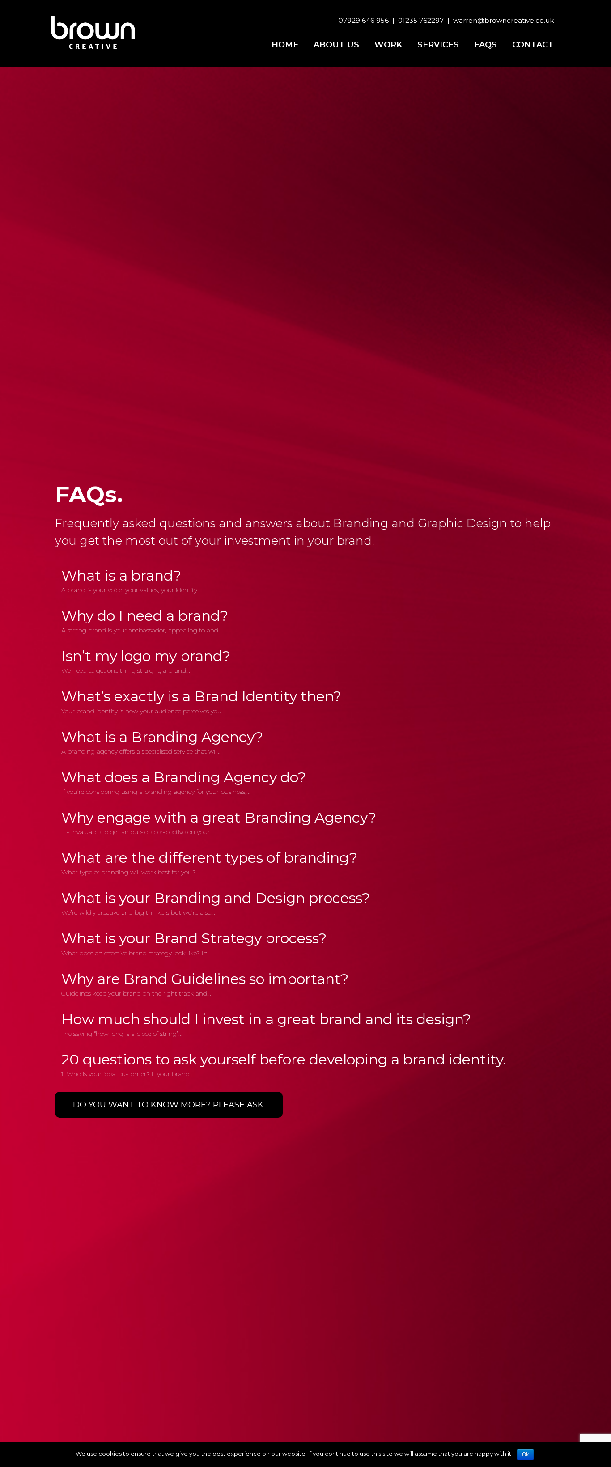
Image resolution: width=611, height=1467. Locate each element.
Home (285, 45)
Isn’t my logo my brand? (145, 656)
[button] (169, 1105)
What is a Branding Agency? (162, 737)
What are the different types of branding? (209, 857)
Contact (533, 45)
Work (388, 45)
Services (438, 45)
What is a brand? (121, 575)
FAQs (485, 45)
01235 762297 (421, 20)
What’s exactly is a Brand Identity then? (201, 696)
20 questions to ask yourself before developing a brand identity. (283, 1059)
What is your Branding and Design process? (215, 898)
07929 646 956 (364, 20)
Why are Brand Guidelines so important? (204, 979)
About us (336, 45)
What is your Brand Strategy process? (194, 938)
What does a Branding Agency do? (183, 777)
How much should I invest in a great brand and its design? (266, 1019)
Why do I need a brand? (144, 615)
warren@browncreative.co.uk (503, 20)
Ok (525, 1454)
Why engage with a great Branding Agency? (218, 817)
